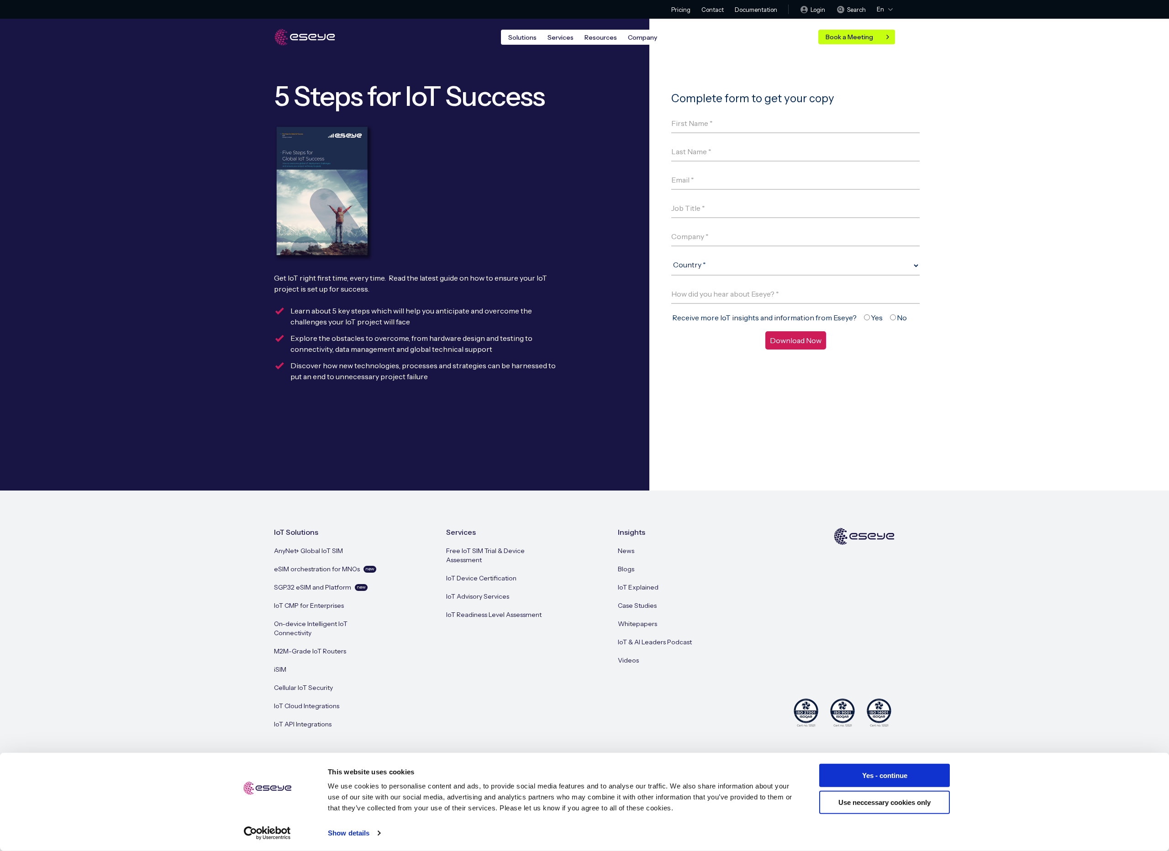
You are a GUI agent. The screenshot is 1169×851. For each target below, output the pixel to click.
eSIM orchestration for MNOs (324, 569)
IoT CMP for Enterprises (309, 605)
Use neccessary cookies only (884, 802)
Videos (628, 660)
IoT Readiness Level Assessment (494, 615)
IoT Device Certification (481, 578)
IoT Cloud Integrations (306, 706)
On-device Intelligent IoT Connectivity (311, 628)
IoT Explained (638, 587)
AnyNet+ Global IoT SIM (308, 551)
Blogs (626, 569)
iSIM (280, 669)
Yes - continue (884, 775)
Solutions (522, 37)
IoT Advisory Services (477, 596)
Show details (348, 833)
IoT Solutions (296, 532)
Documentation (756, 9)
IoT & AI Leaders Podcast (655, 642)
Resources (600, 37)
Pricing (680, 9)
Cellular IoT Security (303, 688)
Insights (631, 532)
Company (642, 37)
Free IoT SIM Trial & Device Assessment (485, 555)
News (626, 551)
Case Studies (637, 605)
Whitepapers (637, 624)
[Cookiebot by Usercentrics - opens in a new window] (267, 833)
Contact (712, 9)
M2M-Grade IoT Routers (310, 651)
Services (561, 37)
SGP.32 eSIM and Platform (320, 587)
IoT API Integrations (303, 724)
